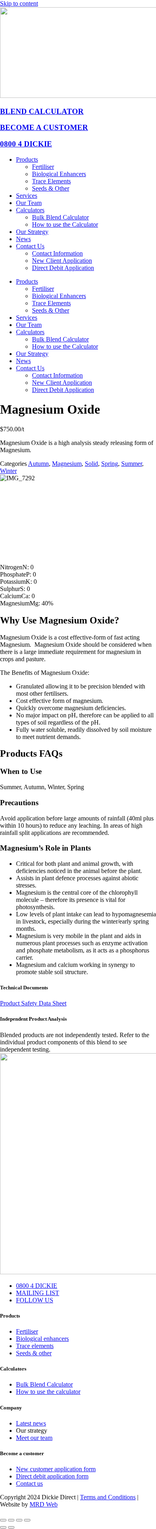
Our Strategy (32, 231)
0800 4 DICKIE (26, 144)
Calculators (30, 210)
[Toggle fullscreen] (11, 1520)
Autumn (38, 463)
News (23, 239)
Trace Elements (51, 181)
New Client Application (62, 260)
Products (27, 159)
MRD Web (44, 1504)
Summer (131, 463)
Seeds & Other (50, 188)
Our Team (29, 202)
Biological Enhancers (59, 174)
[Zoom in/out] (3, 1520)
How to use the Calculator (65, 224)
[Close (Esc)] (27, 1520)
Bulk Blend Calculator (60, 217)
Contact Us (30, 246)
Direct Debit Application (63, 267)
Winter (8, 470)
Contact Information (57, 253)
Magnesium (67, 463)
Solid (91, 463)
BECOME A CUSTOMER (44, 127)
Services (26, 195)
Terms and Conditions (108, 1497)
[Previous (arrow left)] (3, 1527)
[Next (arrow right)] (11, 1527)
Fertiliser (43, 166)
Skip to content (19, 3)
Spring (109, 463)
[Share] (19, 1520)
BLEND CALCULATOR (42, 111)
